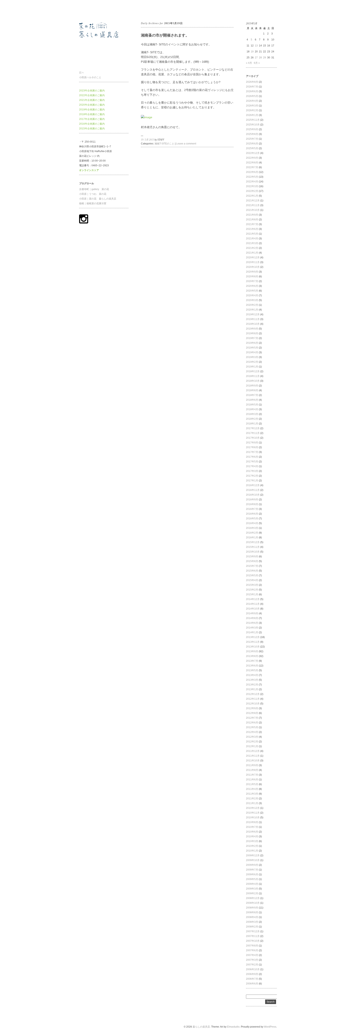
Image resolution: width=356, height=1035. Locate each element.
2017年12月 (253, 428)
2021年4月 (252, 238)
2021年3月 (252, 243)
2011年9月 (252, 765)
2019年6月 (252, 342)
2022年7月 (252, 167)
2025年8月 (252, 134)
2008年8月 (252, 912)
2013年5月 (252, 670)
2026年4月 (252, 100)
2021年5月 (252, 233)
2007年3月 (252, 959)
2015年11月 (253, 547)
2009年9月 (252, 865)
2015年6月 (252, 570)
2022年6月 (252, 172)
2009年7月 (252, 869)
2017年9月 (252, 442)
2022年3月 (252, 186)
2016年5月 (252, 518)
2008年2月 (252, 926)
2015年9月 (252, 556)
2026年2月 (252, 110)
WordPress (270, 1026)
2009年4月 (252, 884)
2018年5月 (252, 404)
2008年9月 (252, 907)
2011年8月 (252, 770)
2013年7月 (252, 660)
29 (264, 57)
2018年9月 (252, 385)
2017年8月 (252, 447)
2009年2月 (252, 893)
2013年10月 (253, 646)
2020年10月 (253, 267)
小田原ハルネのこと (90, 77)
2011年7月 (252, 774)
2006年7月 (252, 978)
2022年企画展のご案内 (92, 95)
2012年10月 (253, 703)
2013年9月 (252, 651)
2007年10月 (253, 940)
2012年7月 (252, 717)
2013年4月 (252, 675)
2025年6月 (252, 143)
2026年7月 (252, 86)
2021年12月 (253, 200)
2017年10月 (253, 437)
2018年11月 (253, 376)
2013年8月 (252, 656)
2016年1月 (252, 537)
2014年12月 (253, 599)
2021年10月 (253, 210)
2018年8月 (252, 390)
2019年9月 (252, 328)
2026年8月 (252, 81)
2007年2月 (252, 964)
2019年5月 (252, 347)
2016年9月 (252, 499)
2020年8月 (252, 276)
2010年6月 (252, 831)
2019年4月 (252, 352)
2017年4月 (252, 466)
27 (256, 57)
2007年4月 (252, 955)
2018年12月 (253, 371)
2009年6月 (252, 874)
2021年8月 (252, 219)
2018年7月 (252, 395)
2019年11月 (253, 319)
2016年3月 (252, 528)
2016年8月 (252, 504)
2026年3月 (252, 105)
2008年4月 (252, 917)
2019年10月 (253, 324)
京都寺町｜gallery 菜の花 (94, 189)
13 (256, 45)
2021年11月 (253, 205)
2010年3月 (252, 841)
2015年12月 (253, 542)
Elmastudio (233, 1026)
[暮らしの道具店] (104, 62)
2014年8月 (252, 618)
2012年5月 (252, 727)
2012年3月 (252, 736)
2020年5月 (252, 290)
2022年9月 (252, 157)
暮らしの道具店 (87, 10)
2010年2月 (252, 846)
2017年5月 (252, 461)
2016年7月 (252, 509)
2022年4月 (252, 181)
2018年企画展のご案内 (92, 114)
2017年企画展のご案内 (92, 119)
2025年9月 (252, 129)
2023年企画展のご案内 (92, 90)
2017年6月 (252, 456)
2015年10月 (253, 551)
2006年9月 (252, 974)
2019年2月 (252, 361)
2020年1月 (252, 309)
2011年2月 (252, 798)
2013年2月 (252, 684)
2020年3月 (252, 300)
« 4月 (249, 62)
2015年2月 (252, 589)
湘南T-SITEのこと (164, 143)
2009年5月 (252, 879)
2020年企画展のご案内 (92, 104)
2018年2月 (252, 418)
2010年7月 (252, 827)
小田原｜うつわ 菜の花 (92, 194)
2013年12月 (253, 637)
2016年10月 (253, 494)
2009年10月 (253, 860)
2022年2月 (252, 191)
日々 (81, 72)
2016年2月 (252, 532)
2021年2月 (252, 248)
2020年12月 (253, 257)
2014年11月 (253, 604)
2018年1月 (252, 423)
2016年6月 (252, 513)
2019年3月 (252, 357)
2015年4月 (252, 580)
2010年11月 (253, 812)
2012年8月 (252, 713)
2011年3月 (252, 793)
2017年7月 (252, 452)
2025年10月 (253, 124)
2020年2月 (252, 305)
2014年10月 (253, 608)
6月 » (257, 62)
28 (260, 57)
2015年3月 (252, 585)
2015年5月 (252, 575)
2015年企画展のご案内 (92, 128)
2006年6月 (252, 983)
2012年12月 (253, 694)
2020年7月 (252, 281)
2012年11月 (253, 698)
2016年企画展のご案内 (92, 123)
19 (252, 51)
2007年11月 (253, 936)
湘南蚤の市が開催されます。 (165, 35)
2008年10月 (253, 902)
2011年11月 (253, 755)
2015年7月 (252, 566)
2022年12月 (253, 153)
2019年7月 (252, 338)
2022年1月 (252, 195)
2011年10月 (253, 760)
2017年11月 (253, 433)
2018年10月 (253, 380)
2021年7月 (252, 224)
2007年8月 (252, 945)
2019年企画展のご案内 (92, 109)
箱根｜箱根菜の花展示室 (92, 203)
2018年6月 (252, 399)
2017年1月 (252, 480)
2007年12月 (253, 931)
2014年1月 (252, 632)
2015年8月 (252, 561)
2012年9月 (252, 708)
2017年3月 (252, 471)
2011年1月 (252, 803)
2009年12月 (253, 855)
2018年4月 (252, 409)
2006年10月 (253, 969)
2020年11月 (253, 262)
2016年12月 (253, 485)
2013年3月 (252, 679)
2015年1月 (252, 594)
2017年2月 (252, 475)
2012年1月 (252, 746)
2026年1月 (252, 115)
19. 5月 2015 (147, 139)
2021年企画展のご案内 (92, 100)
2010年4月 (252, 836)
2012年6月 (252, 722)
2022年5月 (252, 176)
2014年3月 (252, 627)
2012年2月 (252, 741)
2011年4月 (252, 789)
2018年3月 (252, 414)
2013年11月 (253, 641)
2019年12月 (253, 314)
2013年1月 (252, 689)
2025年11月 (253, 119)
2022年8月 (252, 162)
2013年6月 (252, 665)
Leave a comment (186, 143)
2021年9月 (252, 214)
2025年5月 (252, 148)
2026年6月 (252, 91)
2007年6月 (252, 950)
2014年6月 (252, 622)
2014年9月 (252, 613)
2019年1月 (252, 366)
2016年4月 (252, 523)
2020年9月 (252, 271)
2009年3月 (252, 888)
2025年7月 (252, 138)
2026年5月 (252, 96)
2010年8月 (252, 822)
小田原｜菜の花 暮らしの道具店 (97, 198)
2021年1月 (252, 252)
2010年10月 (253, 817)
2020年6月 (252, 286)
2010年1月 (252, 850)
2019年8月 (252, 333)
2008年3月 (252, 921)
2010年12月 (253, 808)
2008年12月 (253, 898)
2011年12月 (253, 751)
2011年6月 (252, 779)
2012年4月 (252, 732)
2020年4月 (252, 295)
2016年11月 (253, 490)
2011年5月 (252, 784)
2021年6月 (252, 229)
